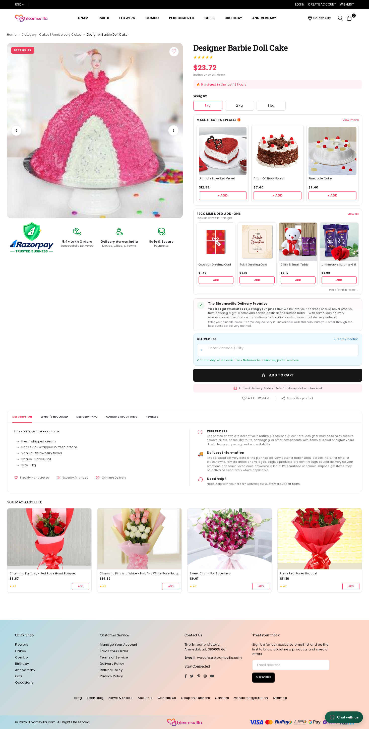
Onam (83, 18)
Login (299, 4)
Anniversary (264, 18)
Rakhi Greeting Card (253, 265)
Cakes (20, 651)
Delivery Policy (112, 663)
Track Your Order (114, 651)
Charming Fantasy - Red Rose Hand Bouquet (43, 573)
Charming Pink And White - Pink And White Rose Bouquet (139, 573)
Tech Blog (95, 697)
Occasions (24, 682)
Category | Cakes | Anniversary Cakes (51, 35)
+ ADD (223, 195)
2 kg (239, 105)
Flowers (127, 18)
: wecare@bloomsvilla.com (218, 657)
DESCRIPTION (22, 417)
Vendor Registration (251, 697)
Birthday (233, 18)
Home (11, 35)
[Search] (340, 18)
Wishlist (347, 4)
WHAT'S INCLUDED (54, 417)
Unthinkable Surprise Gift (339, 265)
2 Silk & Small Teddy (295, 265)
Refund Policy (111, 670)
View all (353, 214)
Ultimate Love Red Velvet (217, 178)
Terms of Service (114, 657)
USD (18, 4)
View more (350, 120)
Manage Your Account (118, 644)
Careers (222, 697)
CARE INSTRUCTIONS (121, 417)
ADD (216, 280)
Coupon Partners (195, 697)
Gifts (209, 18)
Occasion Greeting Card (215, 265)
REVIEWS (152, 417)
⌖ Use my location (345, 339)
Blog (78, 697)
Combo (152, 18)
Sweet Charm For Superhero (210, 573)
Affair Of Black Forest (269, 178)
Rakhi (104, 18)
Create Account (322, 4)
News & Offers (120, 697)
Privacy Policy (111, 676)
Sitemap (280, 697)
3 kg (271, 105)
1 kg (208, 105)
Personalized (181, 18)
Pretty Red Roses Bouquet (298, 573)
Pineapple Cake (320, 178)
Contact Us (167, 697)
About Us (145, 697)
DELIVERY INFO (86, 417)
